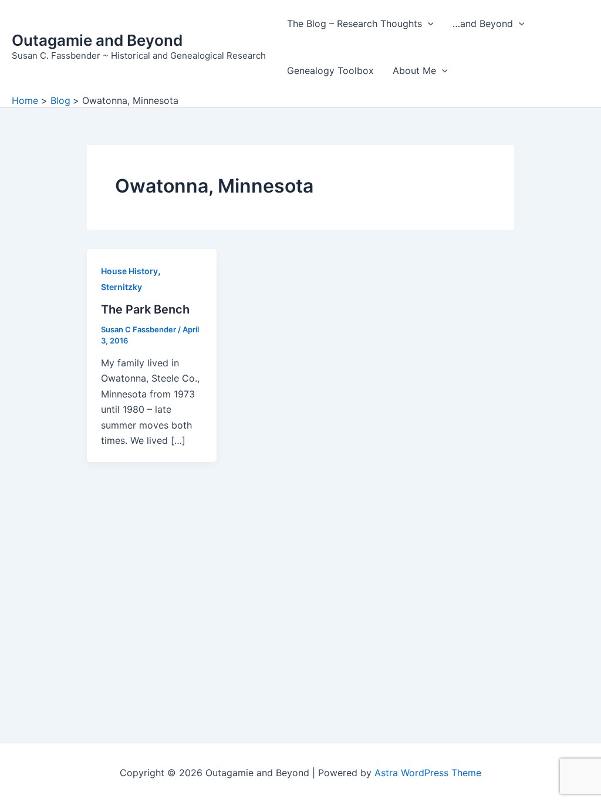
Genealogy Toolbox (330, 70)
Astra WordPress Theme (427, 773)
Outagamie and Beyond (97, 40)
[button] (428, 23)
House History (129, 271)
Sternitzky (121, 287)
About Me (414, 70)
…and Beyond (483, 23)
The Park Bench (145, 309)
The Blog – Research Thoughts (354, 23)
